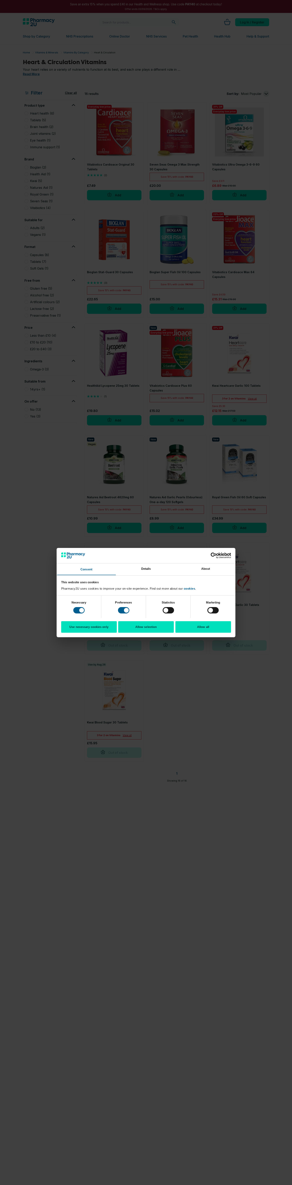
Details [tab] (146, 568)
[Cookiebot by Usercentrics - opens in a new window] (213, 555)
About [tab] (205, 568)
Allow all (203, 626)
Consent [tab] (86, 569)
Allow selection (146, 626)
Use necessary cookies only (88, 626)
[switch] (123, 610)
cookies (189, 588)
